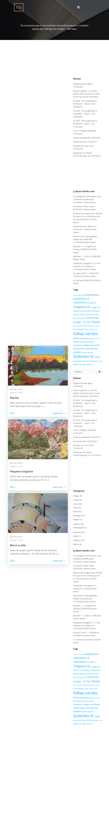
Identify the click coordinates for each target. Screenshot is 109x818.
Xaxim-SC (77, 364)
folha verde (78, 338)
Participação (78, 527)
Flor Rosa (88, 326)
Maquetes (77, 532)
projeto (77, 352)
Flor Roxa (96, 326)
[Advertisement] (87, 61)
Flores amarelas (78, 326)
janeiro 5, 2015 (16, 392)
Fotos (75, 504)
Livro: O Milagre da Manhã (84, 130)
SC (88, 360)
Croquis (76, 500)
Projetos (77, 540)
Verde (100, 361)
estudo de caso (92, 314)
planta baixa (85, 348)
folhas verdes (85, 333)
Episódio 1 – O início (82, 256)
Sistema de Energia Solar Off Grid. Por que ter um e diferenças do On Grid (87, 216)
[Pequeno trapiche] (38, 439)
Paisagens (77, 515)
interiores (86, 342)
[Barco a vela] (38, 512)
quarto (90, 352)
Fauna (75, 507)
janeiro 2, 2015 (16, 466)
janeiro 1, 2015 (16, 540)
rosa (97, 356)
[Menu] (78, 7)
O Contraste (78, 280)
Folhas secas (93, 329)
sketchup (93, 361)
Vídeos (76, 544)
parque (76, 348)
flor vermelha (78, 329)
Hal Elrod (77, 341)
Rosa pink (77, 361)
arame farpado (78, 295)
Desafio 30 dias (79, 314)
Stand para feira (80, 141)
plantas (94, 348)
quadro (84, 352)
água (84, 364)
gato (87, 338)
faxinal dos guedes (79, 318)
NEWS (75, 536)
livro (92, 341)
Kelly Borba (17, 389)
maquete (77, 345)
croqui (94, 307)
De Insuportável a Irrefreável (88, 311)
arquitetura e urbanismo (81, 300)
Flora (75, 511)
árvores (89, 364)
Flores (96, 322)
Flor (88, 322)
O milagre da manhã (91, 345)
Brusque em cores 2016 (83, 146)
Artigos (76, 496)
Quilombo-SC (83, 356)
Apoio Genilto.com (85, 191)
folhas (86, 329)
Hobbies (76, 524)
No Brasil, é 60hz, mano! (83, 206)
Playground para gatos (83, 84)
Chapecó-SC (82, 307)
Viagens (76, 519)
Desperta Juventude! (82, 137)
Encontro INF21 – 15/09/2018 (86, 273)
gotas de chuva (95, 338)
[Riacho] (38, 365)
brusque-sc (92, 302)
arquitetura (91, 294)
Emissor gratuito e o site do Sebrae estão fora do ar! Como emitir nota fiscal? (86, 94)
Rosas (83, 361)
